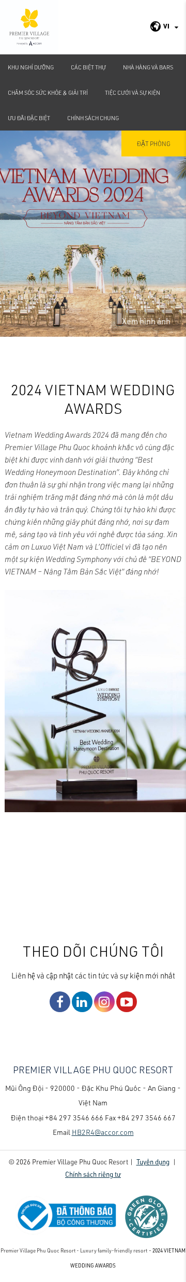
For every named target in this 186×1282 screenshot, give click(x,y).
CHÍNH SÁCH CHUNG (93, 118)
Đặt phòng (154, 143)
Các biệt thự (88, 67)
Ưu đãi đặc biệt (29, 118)
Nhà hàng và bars (148, 67)
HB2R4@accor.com (103, 1132)
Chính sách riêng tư (93, 1174)
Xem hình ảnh (146, 320)
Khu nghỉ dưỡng (31, 67)
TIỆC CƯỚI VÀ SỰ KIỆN (132, 92)
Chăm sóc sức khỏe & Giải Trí (48, 92)
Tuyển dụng (152, 1161)
